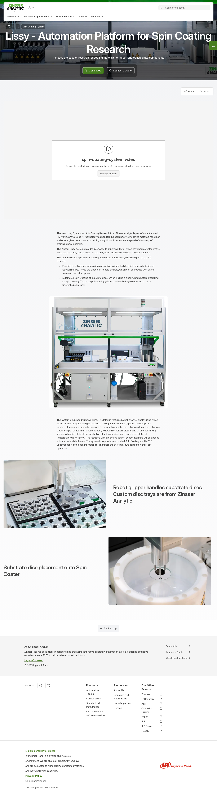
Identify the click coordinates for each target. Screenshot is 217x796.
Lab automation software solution (95, 713)
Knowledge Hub (122, 703)
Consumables (93, 698)
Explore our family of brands (40, 750)
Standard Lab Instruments (93, 705)
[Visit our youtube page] (48, 685)
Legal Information (33, 660)
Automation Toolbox (92, 692)
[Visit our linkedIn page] (40, 685)
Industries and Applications (121, 697)
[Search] (161, 7)
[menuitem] (13, 16)
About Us (119, 690)
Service (118, 708)
